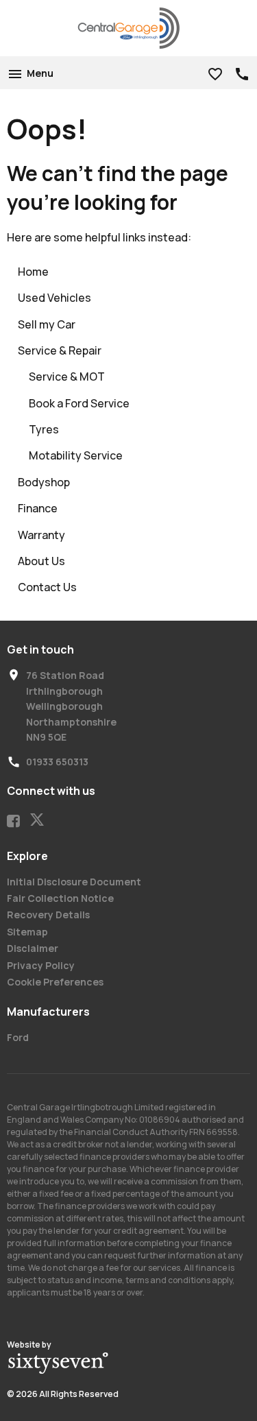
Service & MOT (67, 376)
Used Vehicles (54, 297)
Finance (38, 508)
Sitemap (27, 931)
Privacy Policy (41, 965)
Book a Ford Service (79, 403)
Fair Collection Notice (60, 898)
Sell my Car (46, 324)
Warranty (41, 534)
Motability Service (76, 455)
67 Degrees (58, 1363)
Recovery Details (48, 914)
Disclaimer (32, 948)
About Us (41, 561)
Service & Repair (59, 350)
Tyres (44, 429)
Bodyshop (44, 482)
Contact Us (47, 587)
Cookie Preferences (55, 981)
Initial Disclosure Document (74, 881)
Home (33, 271)
